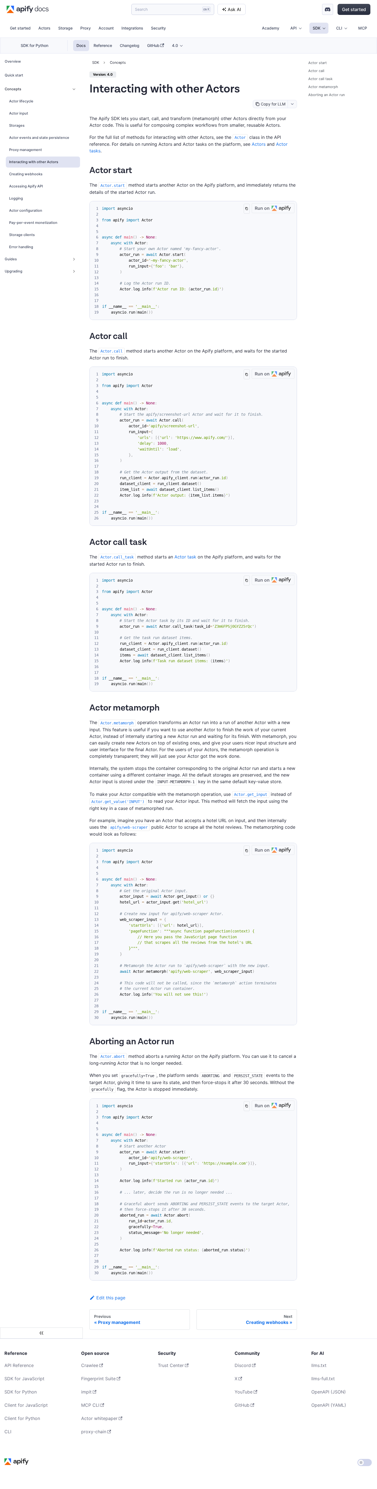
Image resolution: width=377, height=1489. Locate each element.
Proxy (85, 28)
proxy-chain (93, 1431)
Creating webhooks (26, 174)
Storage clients (22, 235)
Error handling (21, 247)
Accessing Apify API (26, 186)
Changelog (129, 45)
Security (158, 28)
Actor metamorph (323, 87)
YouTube (244, 1392)
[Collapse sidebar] (41, 1333)
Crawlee (89, 1365)
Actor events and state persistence (39, 138)
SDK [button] (316, 28)
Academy (270, 28)
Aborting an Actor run (326, 95)
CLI (7, 1431)
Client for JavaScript (26, 1405)
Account (106, 28)
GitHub (153, 45)
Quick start (14, 75)
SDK (95, 62)
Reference (103, 45)
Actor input (18, 113)
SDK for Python (34, 45)
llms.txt (318, 1365)
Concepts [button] (13, 89)
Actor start (317, 63)
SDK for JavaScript (24, 1378)
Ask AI (234, 9)
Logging (16, 198)
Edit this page (110, 1297)
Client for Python (22, 1418)
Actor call (316, 71)
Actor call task (320, 79)
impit (86, 1392)
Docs (81, 45)
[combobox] (292, 104)
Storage (65, 28)
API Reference (19, 1365)
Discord (243, 1365)
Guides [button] (11, 259)
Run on (262, 208)
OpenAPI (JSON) (328, 1392)
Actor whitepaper (99, 1418)
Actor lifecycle (21, 101)
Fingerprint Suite (98, 1378)
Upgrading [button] (13, 271)
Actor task (185, 557)
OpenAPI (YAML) (328, 1405)
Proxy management (25, 150)
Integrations (132, 28)
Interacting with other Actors (33, 162)
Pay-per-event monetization (33, 223)
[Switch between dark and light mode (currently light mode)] (364, 1462)
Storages (17, 125)
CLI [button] (339, 28)
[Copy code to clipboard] (246, 209)
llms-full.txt (323, 1378)
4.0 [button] (175, 45)
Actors (44, 28)
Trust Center (171, 1365)
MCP (362, 28)
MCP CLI (90, 1405)
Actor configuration (25, 210)
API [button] (293, 28)
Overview (13, 61)
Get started (354, 9)
